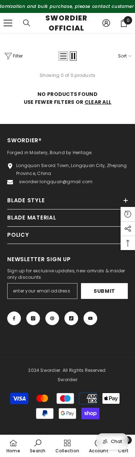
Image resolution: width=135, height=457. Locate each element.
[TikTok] (82, 260)
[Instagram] (51, 260)
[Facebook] (36, 260)
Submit (67, 238)
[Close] (123, 164)
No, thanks (71, 278)
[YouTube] (97, 260)
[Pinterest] (67, 260)
